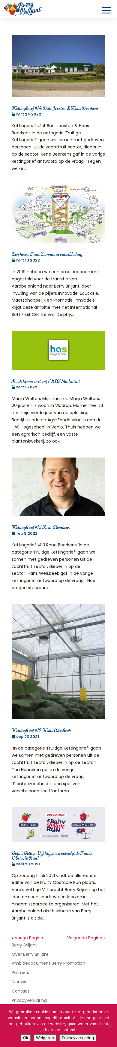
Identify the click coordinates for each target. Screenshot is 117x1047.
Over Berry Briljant (30, 954)
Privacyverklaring (29, 1000)
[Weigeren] (109, 1026)
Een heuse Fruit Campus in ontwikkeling (47, 254)
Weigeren (45, 1037)
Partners (20, 972)
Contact (20, 991)
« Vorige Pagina (27, 938)
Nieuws (19, 982)
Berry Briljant (24, 945)
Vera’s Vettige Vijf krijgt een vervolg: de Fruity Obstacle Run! (52, 855)
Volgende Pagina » (86, 938)
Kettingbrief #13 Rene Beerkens (41, 527)
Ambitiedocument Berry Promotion (48, 963)
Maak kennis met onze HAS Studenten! (46, 381)
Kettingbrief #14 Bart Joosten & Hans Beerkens (55, 108)
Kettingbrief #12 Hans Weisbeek (41, 730)
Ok (25, 1037)
